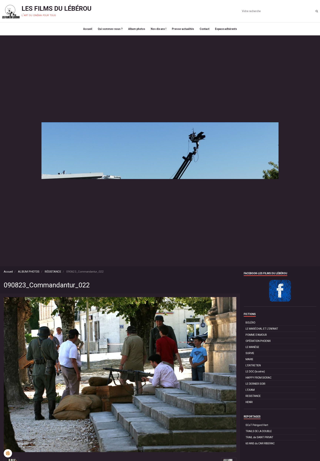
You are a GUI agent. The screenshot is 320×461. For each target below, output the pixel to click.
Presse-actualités (183, 28)
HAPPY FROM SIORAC (258, 377)
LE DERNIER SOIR (255, 383)
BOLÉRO (250, 322)
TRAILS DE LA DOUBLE (259, 431)
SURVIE (250, 353)
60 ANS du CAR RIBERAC (260, 443)
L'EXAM (250, 389)
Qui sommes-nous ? (110, 28)
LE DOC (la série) (255, 371)
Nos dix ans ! (158, 28)
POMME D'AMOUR (256, 334)
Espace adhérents (226, 28)
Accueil (87, 28)
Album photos (136, 28)
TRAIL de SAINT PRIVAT (259, 437)
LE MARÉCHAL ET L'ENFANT (262, 328)
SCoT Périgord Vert (257, 425)
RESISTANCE (253, 395)
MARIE (249, 359)
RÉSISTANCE (53, 271)
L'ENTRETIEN (253, 365)
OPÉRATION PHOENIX (258, 340)
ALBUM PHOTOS (28, 271)
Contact (204, 28)
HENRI (249, 402)
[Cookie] (8, 453)
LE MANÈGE (252, 347)
